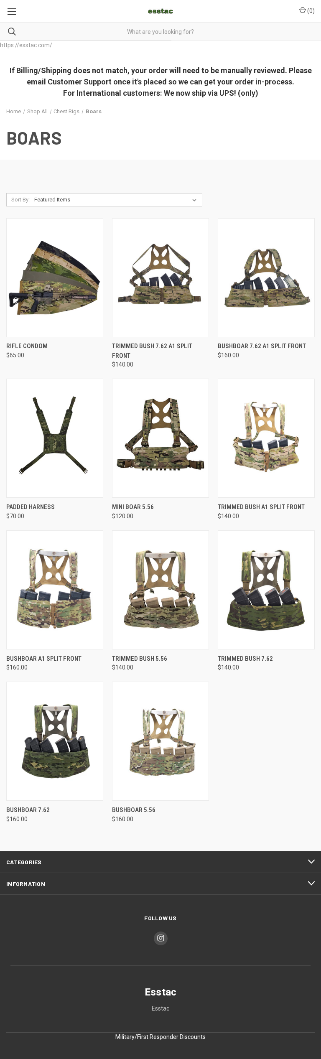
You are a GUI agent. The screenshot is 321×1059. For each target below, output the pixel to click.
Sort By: (20, 199)
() (310, 11)
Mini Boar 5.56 (133, 507)
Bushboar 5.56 (133, 810)
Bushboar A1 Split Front (44, 658)
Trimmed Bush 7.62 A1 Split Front (152, 350)
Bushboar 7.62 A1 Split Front (262, 346)
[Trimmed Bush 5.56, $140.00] (160, 590)
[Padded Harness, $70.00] (55, 438)
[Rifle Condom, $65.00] (55, 278)
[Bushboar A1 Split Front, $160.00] (55, 590)
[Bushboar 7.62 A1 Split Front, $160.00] (266, 278)
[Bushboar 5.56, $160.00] (160, 741)
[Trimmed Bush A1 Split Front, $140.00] (266, 438)
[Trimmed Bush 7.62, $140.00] (266, 590)
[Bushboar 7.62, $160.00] (55, 741)
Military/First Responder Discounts (160, 1037)
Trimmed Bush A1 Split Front (261, 507)
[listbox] (117, 199)
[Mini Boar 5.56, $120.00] (160, 438)
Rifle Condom (27, 346)
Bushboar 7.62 (28, 810)
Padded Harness (30, 507)
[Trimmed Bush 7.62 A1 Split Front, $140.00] (160, 278)
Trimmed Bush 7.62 (245, 658)
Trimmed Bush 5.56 (139, 658)
